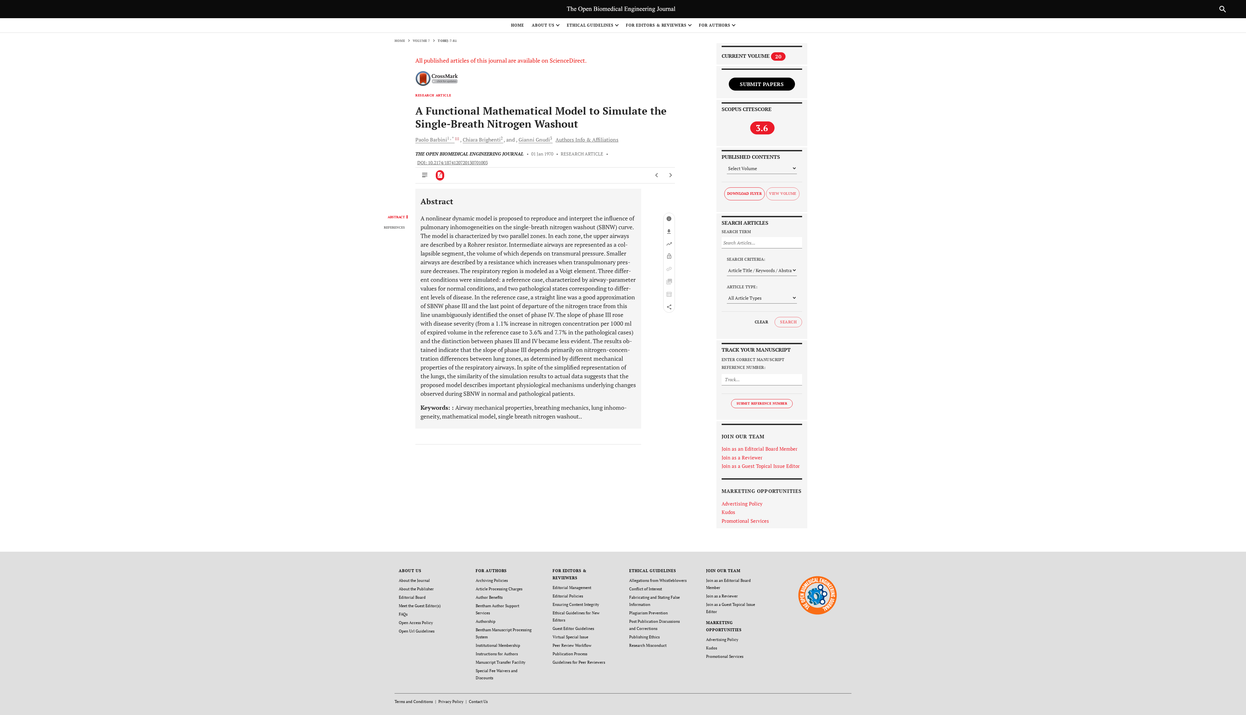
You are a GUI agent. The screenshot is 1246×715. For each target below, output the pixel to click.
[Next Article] (670, 175)
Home (517, 25)
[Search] (1222, 9)
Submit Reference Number (762, 403)
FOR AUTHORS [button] (714, 25)
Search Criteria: (746, 259)
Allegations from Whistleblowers (658, 580)
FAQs (403, 614)
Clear (761, 322)
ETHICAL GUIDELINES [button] (590, 25)
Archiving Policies (492, 580)
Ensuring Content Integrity (576, 604)
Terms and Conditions (414, 701)
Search (788, 322)
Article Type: (742, 286)
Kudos (728, 512)
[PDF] (440, 175)
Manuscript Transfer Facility (500, 662)
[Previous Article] (657, 175)
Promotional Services (745, 521)
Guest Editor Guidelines (573, 628)
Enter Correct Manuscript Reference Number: (753, 363)
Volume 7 (421, 41)
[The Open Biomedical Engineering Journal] (817, 595)
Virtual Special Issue (570, 636)
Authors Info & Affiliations (587, 139)
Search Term (736, 231)
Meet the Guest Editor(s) (420, 605)
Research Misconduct (647, 645)
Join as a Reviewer (742, 457)
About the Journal (414, 580)
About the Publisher (416, 588)
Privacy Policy (450, 701)
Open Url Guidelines (416, 631)
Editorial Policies (568, 596)
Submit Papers (762, 84)
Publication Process (570, 653)
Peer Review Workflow (572, 645)
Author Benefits (489, 597)
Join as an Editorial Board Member (760, 448)
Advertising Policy (742, 503)
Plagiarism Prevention (648, 612)
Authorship (485, 621)
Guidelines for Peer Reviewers (579, 662)
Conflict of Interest (645, 588)
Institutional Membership (498, 645)
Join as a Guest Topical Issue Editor (761, 466)
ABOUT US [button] (543, 25)
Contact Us (478, 701)
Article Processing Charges (499, 588)
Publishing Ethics (644, 636)
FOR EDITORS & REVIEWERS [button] (656, 25)
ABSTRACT (396, 217)
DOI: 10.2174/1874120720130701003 (452, 163)
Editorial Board (412, 597)
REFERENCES (394, 228)
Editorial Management (572, 587)
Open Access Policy (416, 622)
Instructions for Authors (497, 653)
